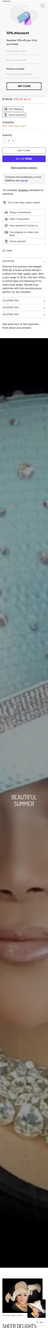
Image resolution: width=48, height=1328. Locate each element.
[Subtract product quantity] (13, 141)
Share (9, 250)
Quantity (7, 135)
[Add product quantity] (5, 141)
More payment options (24, 167)
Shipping (23, 190)
